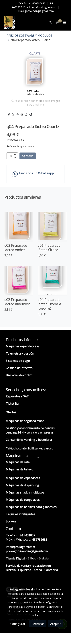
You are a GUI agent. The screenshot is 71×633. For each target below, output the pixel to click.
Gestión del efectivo (19, 368)
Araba (37, 570)
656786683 (39, 3)
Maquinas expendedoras (23, 346)
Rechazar (37, 624)
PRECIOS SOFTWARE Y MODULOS (29, 36)
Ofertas (11, 412)
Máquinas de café (18, 462)
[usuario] (50, 22)
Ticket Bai (12, 403)
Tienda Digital (15, 558)
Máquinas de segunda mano (25, 421)
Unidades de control (19, 375)
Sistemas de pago (18, 361)
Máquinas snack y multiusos (25, 492)
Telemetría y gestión (20, 353)
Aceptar (55, 624)
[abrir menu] (65, 22)
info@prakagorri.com (44, 7)
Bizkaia (11, 570)
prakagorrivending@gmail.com (36, 11)
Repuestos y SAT (17, 396)
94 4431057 (27, 535)
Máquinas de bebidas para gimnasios (31, 507)
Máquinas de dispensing (22, 485)
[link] (9, 22)
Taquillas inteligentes (21, 514)
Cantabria (51, 570)
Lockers (11, 521)
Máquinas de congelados (23, 500)
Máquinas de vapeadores (23, 478)
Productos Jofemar (21, 339)
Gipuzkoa (24, 570)
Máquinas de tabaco (19, 469)
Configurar (17, 624)
